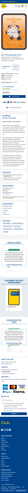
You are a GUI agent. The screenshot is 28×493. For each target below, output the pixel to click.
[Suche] (16, 6)
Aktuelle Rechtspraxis (6, 476)
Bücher (3, 438)
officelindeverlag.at (13, 179)
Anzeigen (3, 450)
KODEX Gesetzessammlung (8, 472)
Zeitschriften (4, 442)
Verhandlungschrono (7, 226)
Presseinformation (7, 206)
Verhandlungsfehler (18, 229)
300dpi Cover (6, 214)
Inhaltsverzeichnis (7, 208)
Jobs (2, 460)
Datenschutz (13, 488)
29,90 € (6, 67)
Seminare (3, 444)
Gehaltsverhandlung (7, 229)
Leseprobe (5, 210)
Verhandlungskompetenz (17, 223)
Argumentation (17, 226)
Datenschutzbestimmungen (10, 408)
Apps (2, 448)
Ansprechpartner (5, 458)
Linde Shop (12, 1)
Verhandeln (5, 231)
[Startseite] (4, 6)
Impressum (4, 487)
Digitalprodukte (5, 446)
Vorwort (5, 212)
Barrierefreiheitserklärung (14, 487)
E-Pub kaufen (15, 96)
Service (3, 462)
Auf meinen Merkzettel (15, 107)
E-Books (3, 440)
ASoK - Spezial (5, 480)
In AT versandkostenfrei (8, 86)
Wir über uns (4, 456)
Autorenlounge (5, 466)
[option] (14, 299)
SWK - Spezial (4, 478)
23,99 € (16, 67)
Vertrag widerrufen (21, 490)
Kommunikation (6, 223)
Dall (2, 52)
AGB (23, 487)
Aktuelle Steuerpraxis (6, 474)
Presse (3, 464)
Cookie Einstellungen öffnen (14, 264)
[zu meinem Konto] (19, 6)
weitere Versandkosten (9, 373)
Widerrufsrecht (4, 488)
